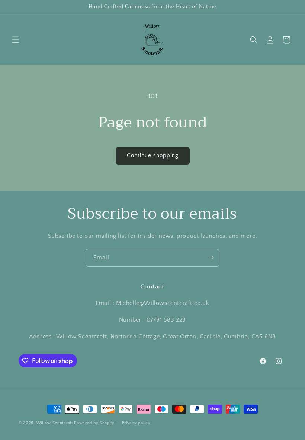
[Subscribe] (211, 258)
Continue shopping (153, 155)
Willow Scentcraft (54, 423)
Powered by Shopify (94, 423)
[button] (15, 40)
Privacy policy (136, 423)
